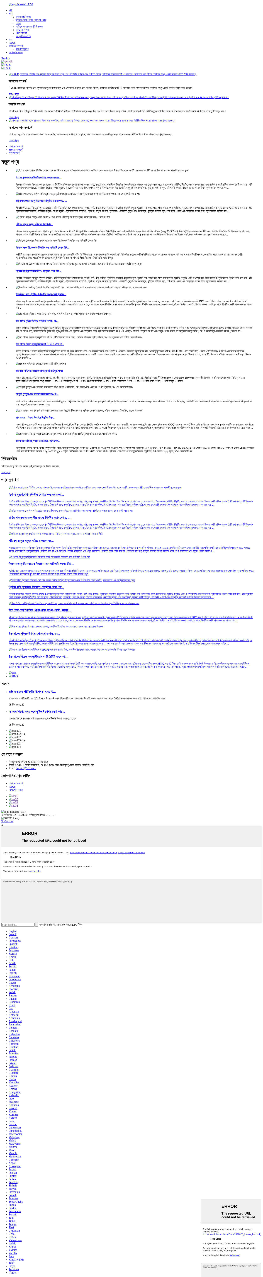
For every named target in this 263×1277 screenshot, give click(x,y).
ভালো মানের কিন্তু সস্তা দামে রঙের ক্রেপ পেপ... (38, 440)
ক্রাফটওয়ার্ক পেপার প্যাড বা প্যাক (31, 20)
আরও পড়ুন (14, 94)
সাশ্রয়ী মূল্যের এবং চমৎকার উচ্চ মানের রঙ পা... (37, 394)
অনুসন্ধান (5, 472)
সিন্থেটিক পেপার (23, 36)
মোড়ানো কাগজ (22, 29)
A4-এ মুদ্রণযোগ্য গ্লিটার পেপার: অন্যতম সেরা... (38, 177)
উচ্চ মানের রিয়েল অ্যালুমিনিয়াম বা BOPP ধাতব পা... (40, 344)
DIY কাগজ (21, 33)
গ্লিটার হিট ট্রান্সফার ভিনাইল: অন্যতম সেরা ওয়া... (38, 271)
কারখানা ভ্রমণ (22, 49)
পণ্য (11, 13)
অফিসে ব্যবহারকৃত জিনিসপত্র (29, 26)
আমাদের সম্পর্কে (16, 45)
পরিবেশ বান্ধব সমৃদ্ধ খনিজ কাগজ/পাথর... (34, 224)
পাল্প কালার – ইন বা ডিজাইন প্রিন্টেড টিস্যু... (35, 417)
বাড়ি (10, 10)
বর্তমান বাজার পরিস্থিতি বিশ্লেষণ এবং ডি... (32, 692)
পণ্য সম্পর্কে (14, 152)
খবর (10, 39)
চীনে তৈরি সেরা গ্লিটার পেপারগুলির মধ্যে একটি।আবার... (41, 294)
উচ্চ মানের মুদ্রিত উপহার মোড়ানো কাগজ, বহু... (37, 320)
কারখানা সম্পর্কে (16, 149)
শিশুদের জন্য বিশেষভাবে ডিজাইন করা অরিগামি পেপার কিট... (42, 247)
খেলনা (18, 23)
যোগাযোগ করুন (16, 52)
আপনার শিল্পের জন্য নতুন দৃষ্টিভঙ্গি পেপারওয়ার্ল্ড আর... (37, 711)
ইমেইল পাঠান (7, 821)
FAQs (12, 42)
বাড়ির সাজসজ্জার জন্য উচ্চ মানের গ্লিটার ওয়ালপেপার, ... (41, 200)
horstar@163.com (26, 768)
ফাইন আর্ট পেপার (23, 16)
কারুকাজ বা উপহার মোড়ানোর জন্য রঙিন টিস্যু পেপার (39, 370)
